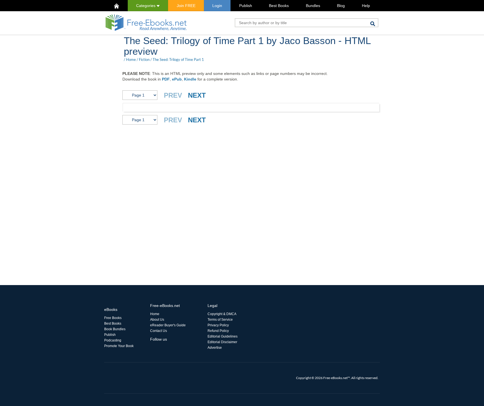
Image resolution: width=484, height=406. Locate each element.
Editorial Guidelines (223, 336)
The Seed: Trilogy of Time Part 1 (178, 59)
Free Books (113, 318)
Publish (245, 5)
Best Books (279, 5)
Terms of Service (220, 320)
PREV (173, 95)
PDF (166, 79)
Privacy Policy (218, 325)
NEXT (197, 95)
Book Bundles (114, 329)
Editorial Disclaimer (222, 342)
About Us (157, 320)
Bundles (313, 5)
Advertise (215, 348)
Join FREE (186, 5)
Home (131, 59)
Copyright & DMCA (222, 314)
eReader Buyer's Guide (168, 325)
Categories (146, 5)
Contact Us (158, 331)
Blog (341, 5)
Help (366, 5)
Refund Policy (218, 331)
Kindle (190, 79)
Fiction (144, 59)
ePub (177, 79)
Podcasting (112, 340)
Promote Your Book (119, 346)
